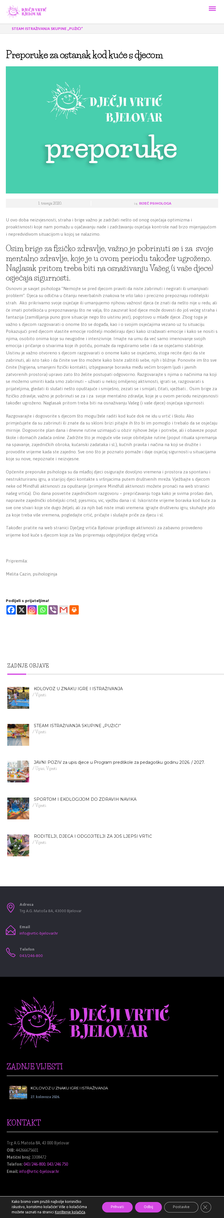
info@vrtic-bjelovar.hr (39, 933)
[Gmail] (63, 610)
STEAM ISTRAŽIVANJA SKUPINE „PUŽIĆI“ (47, 28)
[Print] (74, 610)
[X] (21, 610)
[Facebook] (11, 610)
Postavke (181, 1207)
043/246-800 (31, 956)
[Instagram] (32, 610)
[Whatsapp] (42, 610)
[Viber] (53, 610)
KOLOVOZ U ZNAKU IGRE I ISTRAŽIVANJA (69, 1088)
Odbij (148, 1207)
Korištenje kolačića (70, 1212)
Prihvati (117, 1207)
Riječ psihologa (155, 203)
